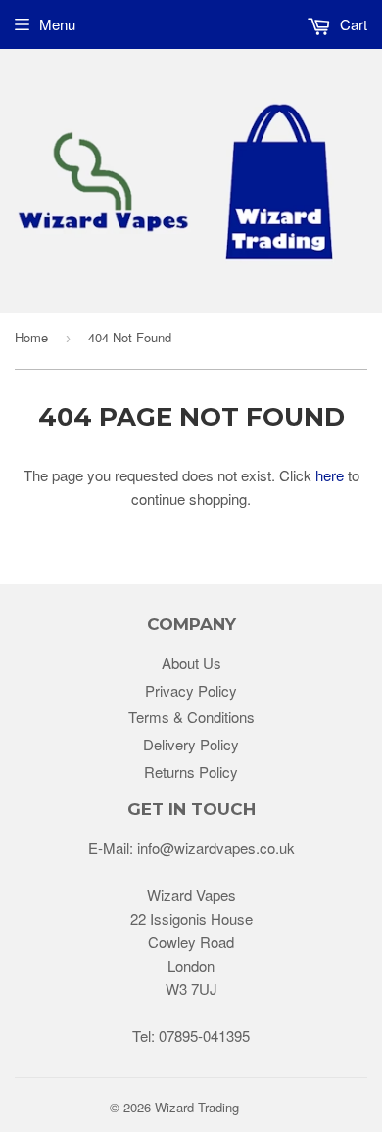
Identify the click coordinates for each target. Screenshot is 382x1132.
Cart (351, 24)
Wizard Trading (197, 1107)
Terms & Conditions (191, 716)
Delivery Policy (191, 744)
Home (31, 337)
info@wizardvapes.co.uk (216, 848)
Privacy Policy (191, 690)
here (329, 475)
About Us (191, 663)
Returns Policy (191, 771)
